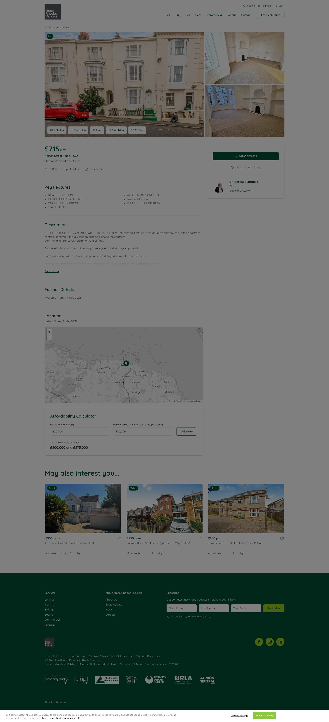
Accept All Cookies (264, 715)
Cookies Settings (239, 715)
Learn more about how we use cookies (62, 718)
